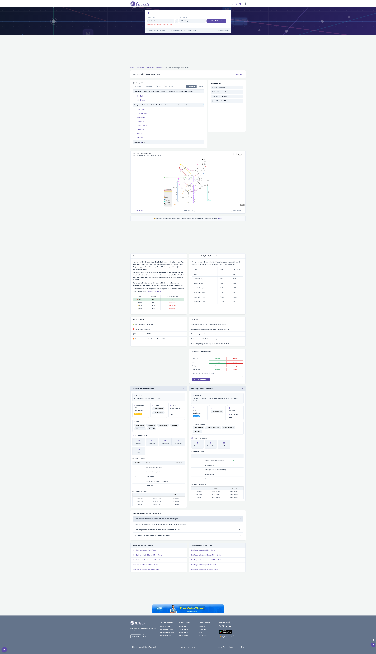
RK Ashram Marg (142, 113)
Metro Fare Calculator (167, 632)
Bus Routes (183, 626)
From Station (152, 17)
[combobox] (160, 21)
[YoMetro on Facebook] (220, 626)
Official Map (238, 210)
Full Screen (139, 210)
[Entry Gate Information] (142, 91)
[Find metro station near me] (236, 3)
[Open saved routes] (373, 645)
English (136, 636)
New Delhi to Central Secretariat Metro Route (147, 560)
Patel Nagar (140, 129)
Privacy (232, 647)
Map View (192, 86)
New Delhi (139, 96)
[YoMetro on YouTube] (230, 626)
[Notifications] (232, 4)
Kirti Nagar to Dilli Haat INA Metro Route (204, 570)
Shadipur (139, 133)
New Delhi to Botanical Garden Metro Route (147, 555)
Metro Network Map (166, 629)
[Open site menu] (244, 3)
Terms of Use (220, 647)
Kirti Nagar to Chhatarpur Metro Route (204, 565)
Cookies (241, 647)
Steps (201, 86)
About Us (202, 626)
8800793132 (159, 409)
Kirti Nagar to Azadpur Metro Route (203, 550)
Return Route (224, 30)
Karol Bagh (140, 121)
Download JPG (188, 210)
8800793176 (218, 411)
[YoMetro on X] (227, 626)
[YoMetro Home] (139, 3)
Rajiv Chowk (140, 100)
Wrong (235, 358)
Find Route (215, 21)
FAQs (200, 632)
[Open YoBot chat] (4, 649)
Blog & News (203, 635)
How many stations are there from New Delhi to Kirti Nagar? (157, 519)
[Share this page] (373, 640)
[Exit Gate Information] (141, 142)
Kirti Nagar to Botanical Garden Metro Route (206, 555)
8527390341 (159, 412)
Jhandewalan (140, 117)
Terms (220, 218)
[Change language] (239, 4)
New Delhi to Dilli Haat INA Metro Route (145, 570)
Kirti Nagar (139, 137)
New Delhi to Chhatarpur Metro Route (145, 565)
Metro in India (183, 632)
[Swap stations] (177, 21)
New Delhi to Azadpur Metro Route (144, 550)
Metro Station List (165, 635)
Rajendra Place (141, 125)
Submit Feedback (200, 379)
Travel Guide (183, 629)
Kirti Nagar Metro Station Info (202, 389)
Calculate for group (154, 291)
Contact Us (202, 629)
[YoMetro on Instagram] (223, 626)
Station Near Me (165, 626)
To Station (183, 17)
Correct (217, 358)
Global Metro (183, 635)
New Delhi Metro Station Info (143, 389)
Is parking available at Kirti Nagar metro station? (152, 535)
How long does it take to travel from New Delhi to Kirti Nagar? (157, 530)
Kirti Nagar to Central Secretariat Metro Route (206, 560)
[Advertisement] (188, 51)
